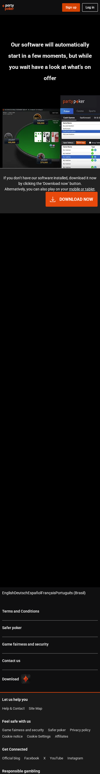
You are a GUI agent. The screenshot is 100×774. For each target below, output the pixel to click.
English (8, 592)
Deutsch (21, 592)
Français (48, 592)
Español (34, 592)
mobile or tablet (82, 189)
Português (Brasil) (70, 592)
